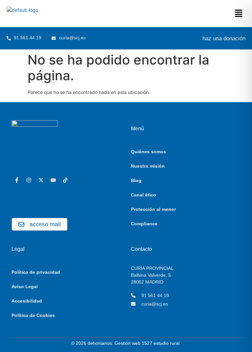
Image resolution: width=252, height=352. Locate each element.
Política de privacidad (35, 272)
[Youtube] (53, 180)
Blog (136, 180)
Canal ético (143, 194)
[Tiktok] (65, 180)
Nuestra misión (148, 166)
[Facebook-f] (16, 180)
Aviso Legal (24, 286)
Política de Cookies (33, 315)
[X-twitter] (41, 180)
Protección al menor (153, 209)
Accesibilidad (26, 301)
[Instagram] (29, 180)
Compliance (144, 223)
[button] (238, 14)
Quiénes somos (148, 151)
